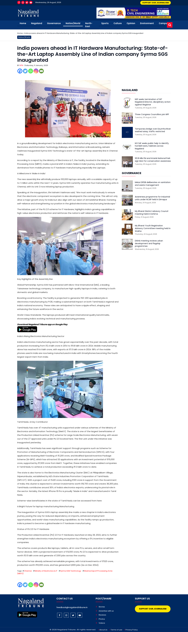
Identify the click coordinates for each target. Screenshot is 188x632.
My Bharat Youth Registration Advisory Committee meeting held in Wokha (153, 228)
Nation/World (73, 23)
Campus (163, 23)
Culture (118, 23)
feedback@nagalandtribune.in (72, 607)
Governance (54, 23)
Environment (147, 23)
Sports (105, 23)
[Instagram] (22, 2)
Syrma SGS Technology (70, 571)
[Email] (41, 71)
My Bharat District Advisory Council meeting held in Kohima (151, 212)
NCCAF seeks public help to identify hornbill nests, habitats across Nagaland (152, 146)
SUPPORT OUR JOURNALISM (155, 2)
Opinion (131, 23)
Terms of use (116, 629)
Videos (102, 623)
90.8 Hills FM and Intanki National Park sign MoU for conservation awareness (153, 159)
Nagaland (36, 23)
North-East (88, 25)
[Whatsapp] (30, 71)
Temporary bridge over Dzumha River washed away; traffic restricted (153, 130)
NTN (21, 65)
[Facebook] (19, 2)
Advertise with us (106, 611)
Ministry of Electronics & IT (46, 571)
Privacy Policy (132, 629)
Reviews (102, 615)
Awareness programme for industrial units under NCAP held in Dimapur (152, 198)
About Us (103, 629)
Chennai (28, 571)
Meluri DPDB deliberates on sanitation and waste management (153, 183)
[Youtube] (30, 2)
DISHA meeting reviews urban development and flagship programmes (149, 243)
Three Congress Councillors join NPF (152, 114)
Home (23, 23)
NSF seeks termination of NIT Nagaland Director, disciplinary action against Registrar (153, 102)
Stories (102, 606)
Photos (102, 619)
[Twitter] (26, 2)
